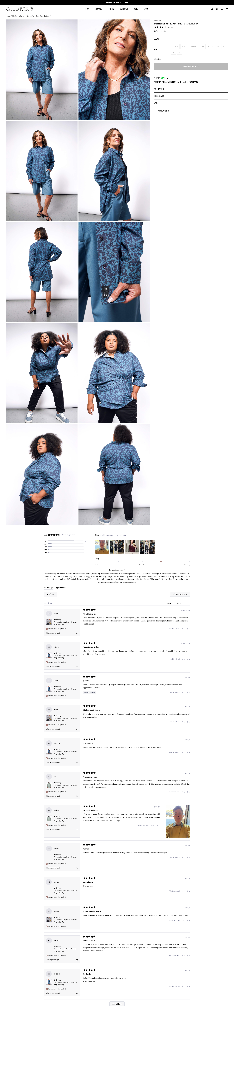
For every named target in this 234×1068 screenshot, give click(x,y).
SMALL (184, 46)
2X (224, 46)
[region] (125, 547)
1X (218, 46)
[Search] (212, 8)
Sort (169, 603)
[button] (164, 27)
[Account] (217, 8)
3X (174, 52)
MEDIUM (193, 46)
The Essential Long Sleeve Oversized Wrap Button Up (32, 16)
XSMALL (175, 46)
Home (8, 16)
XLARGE (210, 46)
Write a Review (182, 595)
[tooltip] (124, 570)
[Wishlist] (222, 8)
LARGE (202, 46)
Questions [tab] (61, 588)
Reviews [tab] (48, 588)
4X (179, 52)
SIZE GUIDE (157, 58)
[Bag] (227, 8)
